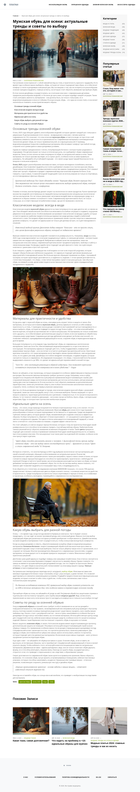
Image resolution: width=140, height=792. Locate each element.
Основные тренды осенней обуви (27, 106)
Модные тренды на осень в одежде (105, 740)
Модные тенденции (111, 30)
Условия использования (45, 777)
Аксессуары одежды (126, 5)
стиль (51, 682)
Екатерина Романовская (34, 81)
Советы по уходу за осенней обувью (28, 124)
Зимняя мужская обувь (103, 5)
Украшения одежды (80, 5)
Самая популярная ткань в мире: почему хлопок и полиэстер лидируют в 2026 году (113, 150)
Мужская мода (109, 27)
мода (45, 682)
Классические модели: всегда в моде (29, 110)
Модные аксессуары (111, 49)
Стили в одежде (109, 43)
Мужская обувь (109, 46)
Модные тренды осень (112, 52)
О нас (25, 777)
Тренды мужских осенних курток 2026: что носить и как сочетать (113, 120)
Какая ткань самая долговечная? (31, 740)
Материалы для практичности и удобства (31, 113)
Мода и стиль (108, 24)
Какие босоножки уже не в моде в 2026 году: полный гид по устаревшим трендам (114, 180)
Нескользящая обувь (58, 5)
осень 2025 (36, 682)
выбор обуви (67, 571)
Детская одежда (109, 36)
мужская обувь (25, 682)
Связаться (112, 777)
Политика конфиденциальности (75, 777)
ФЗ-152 (98, 777)
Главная (15, 16)
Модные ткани (109, 40)
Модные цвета (108, 33)
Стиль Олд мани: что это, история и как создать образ (113, 89)
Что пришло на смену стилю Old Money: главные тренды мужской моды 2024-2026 (113, 210)
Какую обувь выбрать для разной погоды (31, 120)
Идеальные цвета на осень (25, 117)
